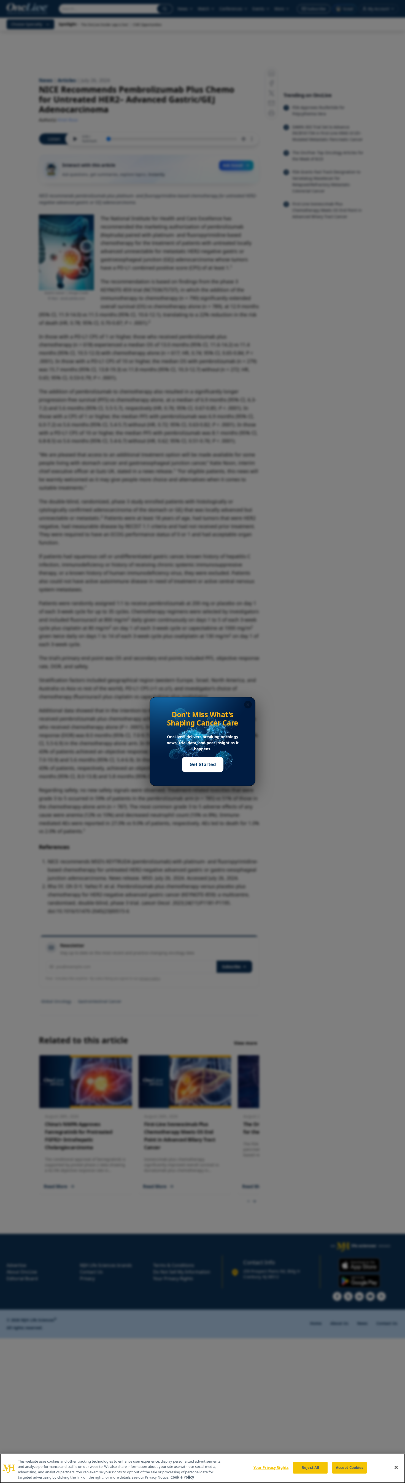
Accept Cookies (349, 1467)
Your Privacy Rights (270, 1467)
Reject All (310, 1467)
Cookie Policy (182, 1477)
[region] (202, 1468)
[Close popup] (248, 704)
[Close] (396, 1467)
